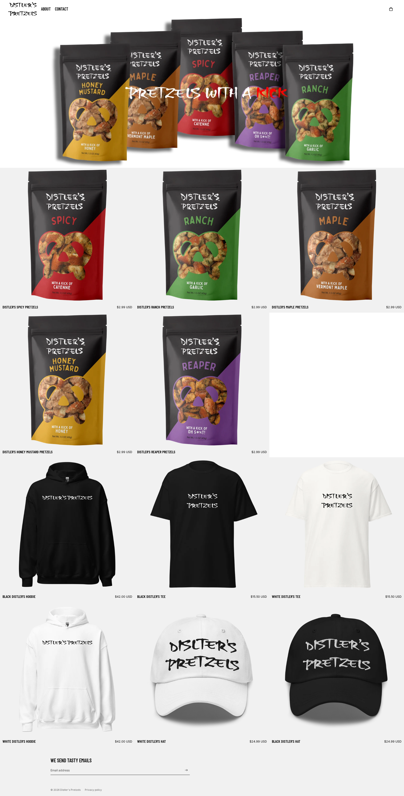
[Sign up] (186, 770)
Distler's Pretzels (70, 789)
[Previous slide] (6, 235)
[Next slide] (128, 235)
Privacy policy (93, 789)
